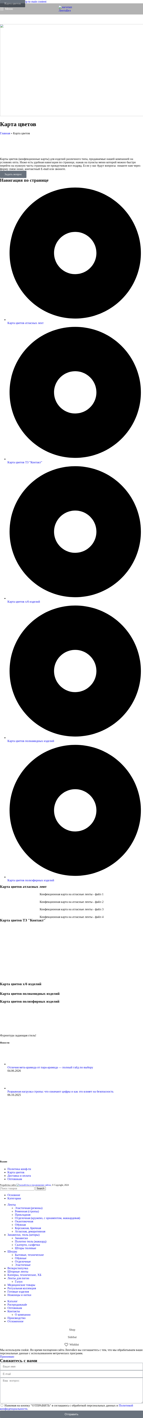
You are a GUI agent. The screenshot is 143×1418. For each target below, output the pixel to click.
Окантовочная (24, 1221)
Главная (5, 133)
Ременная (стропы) (27, 1211)
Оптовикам (14, 1179)
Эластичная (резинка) (28, 1208)
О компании (23, 1314)
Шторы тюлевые (25, 1248)
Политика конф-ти (19, 1169)
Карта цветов (15, 1172)
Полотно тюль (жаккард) (30, 1241)
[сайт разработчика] (33, 1185)
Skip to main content (34, 1)
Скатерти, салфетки (27, 1244)
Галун (19, 1281)
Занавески (21, 1238)
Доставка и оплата (19, 1175)
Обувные (20, 1258)
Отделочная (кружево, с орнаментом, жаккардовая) (47, 1218)
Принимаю (7, 1356)
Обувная (20, 1224)
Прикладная (22, 1214)
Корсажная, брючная (28, 1228)
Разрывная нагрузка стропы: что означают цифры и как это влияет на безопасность (60, 1091)
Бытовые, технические (29, 1254)
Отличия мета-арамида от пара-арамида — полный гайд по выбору (50, 1067)
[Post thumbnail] (11, 1064)
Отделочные (23, 1261)
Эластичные (23, 1264)
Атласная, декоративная (30, 1231)
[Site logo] (71, 10)
